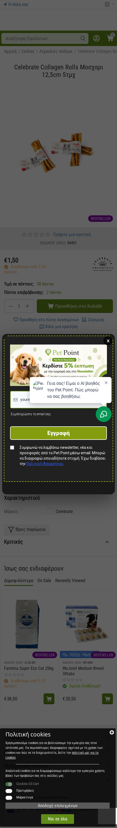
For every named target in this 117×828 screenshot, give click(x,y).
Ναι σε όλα (57, 818)
